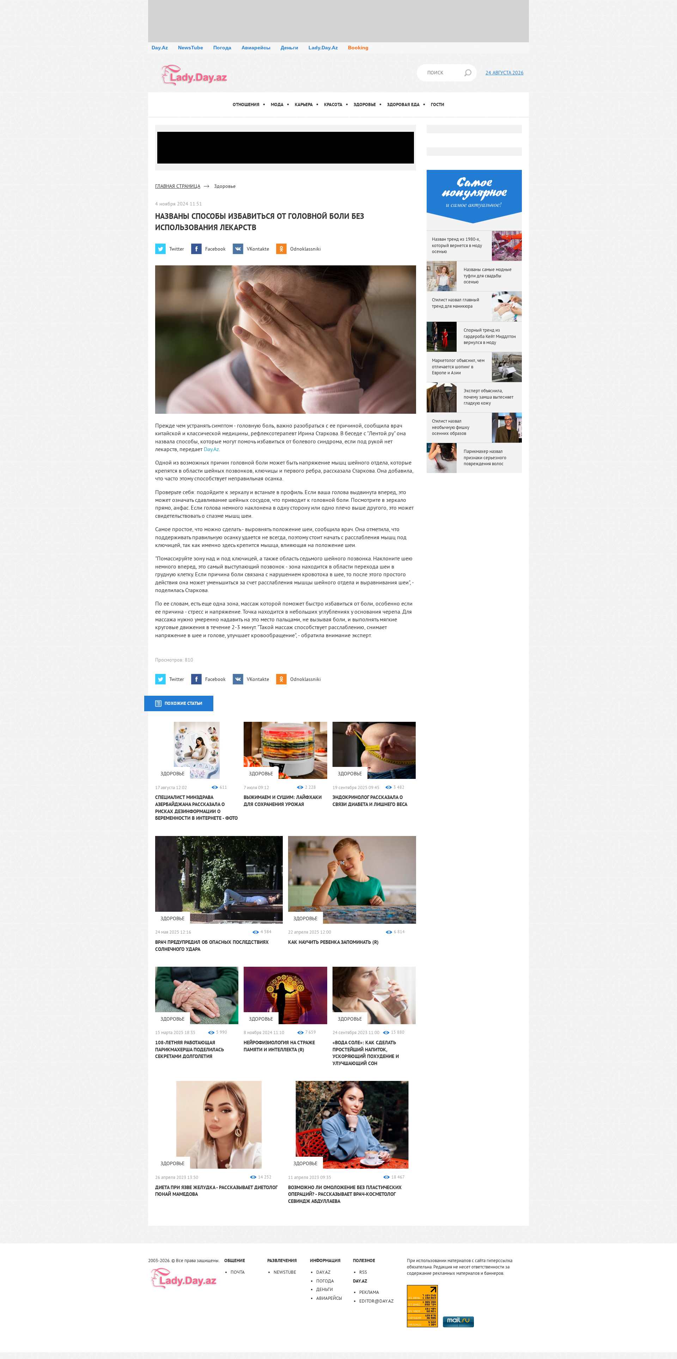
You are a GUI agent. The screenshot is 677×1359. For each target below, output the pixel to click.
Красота (333, 104)
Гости (437, 104)
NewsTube (190, 47)
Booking (358, 47)
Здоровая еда (403, 104)
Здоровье (365, 104)
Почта (238, 1272)
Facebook (215, 249)
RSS (363, 1272)
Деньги (289, 47)
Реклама (369, 1292)
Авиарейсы (256, 47)
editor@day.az (376, 1301)
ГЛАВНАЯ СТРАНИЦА (177, 186)
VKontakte (258, 249)
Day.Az (160, 47)
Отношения (246, 104)
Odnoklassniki (305, 249)
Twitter (176, 249)
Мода (277, 104)
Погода (222, 47)
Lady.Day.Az (323, 47)
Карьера (304, 104)
